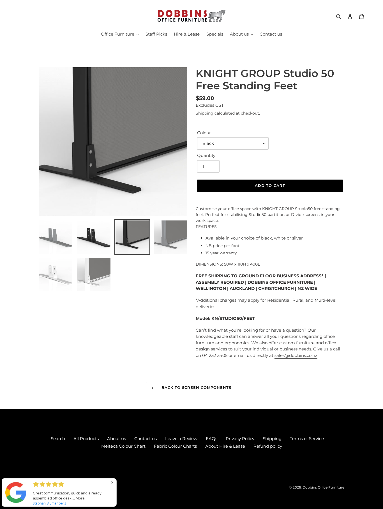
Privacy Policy (240, 438)
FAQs (211, 438)
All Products (86, 438)
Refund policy (267, 446)
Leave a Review (181, 438)
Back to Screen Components (195, 387)
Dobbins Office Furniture (323, 487)
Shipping (204, 113)
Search (58, 438)
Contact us (145, 438)
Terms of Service (307, 438)
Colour (204, 132)
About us (116, 438)
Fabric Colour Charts (175, 446)
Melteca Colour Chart (123, 446)
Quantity (206, 155)
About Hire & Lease (225, 446)
